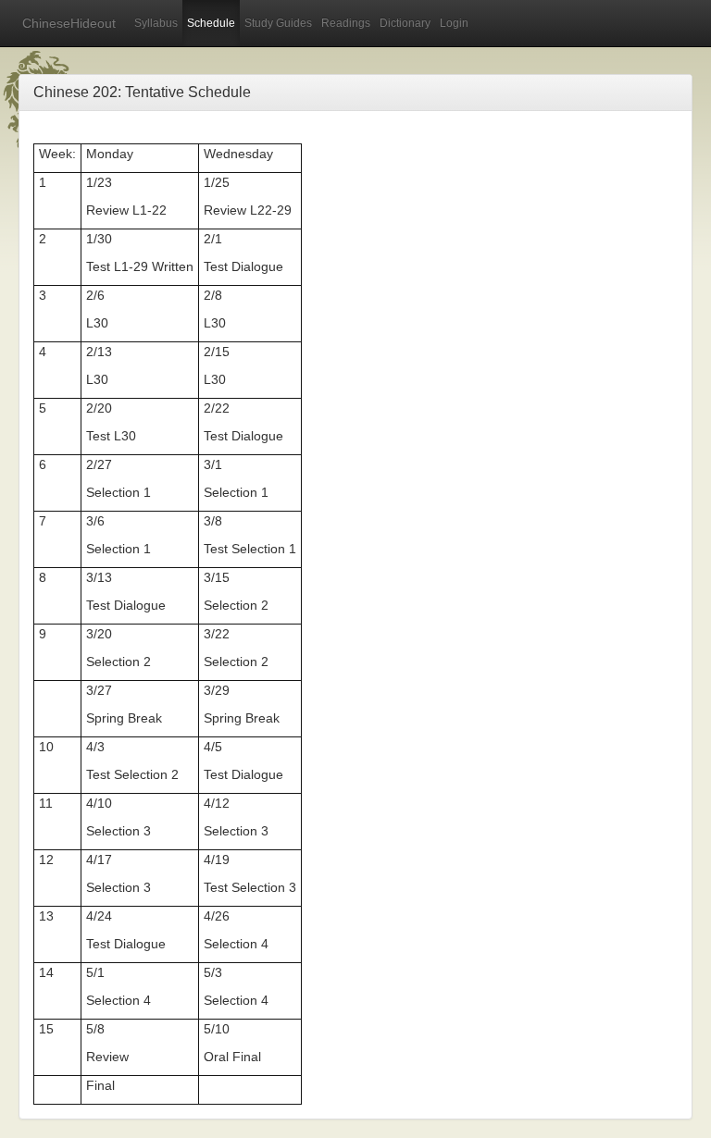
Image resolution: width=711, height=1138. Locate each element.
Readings (345, 23)
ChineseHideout (69, 23)
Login (454, 23)
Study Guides (278, 23)
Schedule (211, 23)
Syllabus (156, 23)
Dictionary (405, 23)
